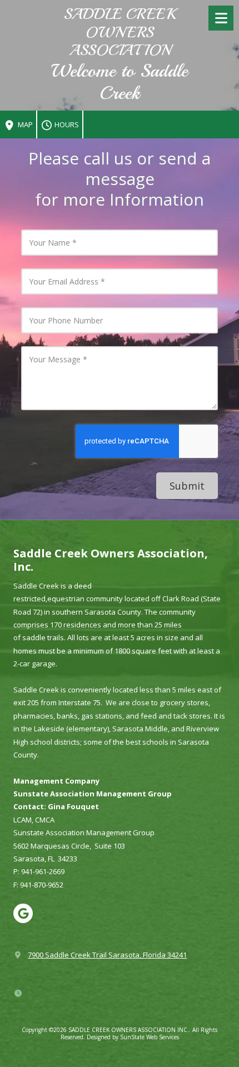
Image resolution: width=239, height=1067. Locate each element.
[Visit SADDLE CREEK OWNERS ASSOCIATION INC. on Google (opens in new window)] (23, 913)
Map (24, 124)
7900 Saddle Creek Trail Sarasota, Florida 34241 (107, 955)
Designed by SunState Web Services (133, 1037)
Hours (66, 124)
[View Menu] (220, 18)
